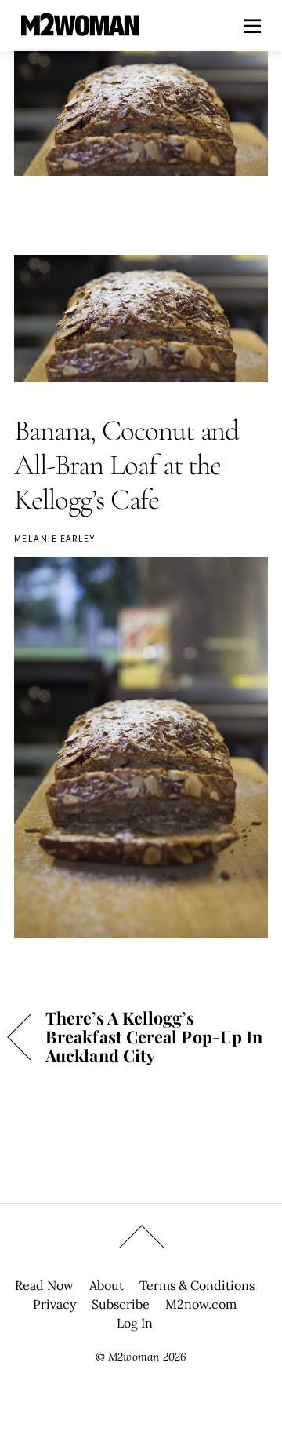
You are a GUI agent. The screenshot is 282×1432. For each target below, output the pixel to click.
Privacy (54, 1304)
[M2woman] (80, 28)
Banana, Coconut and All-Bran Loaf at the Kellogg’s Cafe (126, 465)
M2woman (133, 1357)
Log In (135, 1323)
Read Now (44, 1285)
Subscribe (121, 1304)
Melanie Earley (54, 538)
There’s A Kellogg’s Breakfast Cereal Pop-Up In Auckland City (153, 1036)
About (106, 1285)
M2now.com (201, 1304)
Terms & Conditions (197, 1285)
